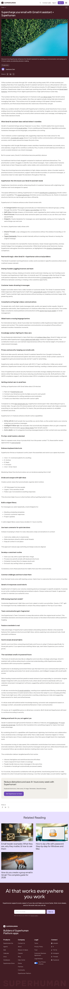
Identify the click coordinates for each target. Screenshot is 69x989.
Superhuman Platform (24, 973)
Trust (35, 950)
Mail (4, 950)
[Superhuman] (8, 3)
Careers (20, 953)
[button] (41, 963)
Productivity (5, 65)
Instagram (56, 953)
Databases (6, 960)
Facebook (56, 960)
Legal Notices (38, 958)
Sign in (54, 3)
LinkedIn (55, 943)
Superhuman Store (9, 963)
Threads (55, 956)
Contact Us (21, 943)
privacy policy (34, 915)
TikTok (55, 950)
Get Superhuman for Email (14, 794)
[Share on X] (13, 74)
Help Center (21, 960)
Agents (5, 946)
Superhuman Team (10, 69)
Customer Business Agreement (40, 954)
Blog (19, 956)
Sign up (61, 2)
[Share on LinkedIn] (10, 74)
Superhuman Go (8, 943)
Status (20, 963)
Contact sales (46, 3)
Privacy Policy (38, 946)
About (20, 946)
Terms (36, 943)
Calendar (6, 953)
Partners (20, 966)
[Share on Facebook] (7, 74)
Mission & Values (23, 950)
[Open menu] (66, 2)
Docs (5, 956)
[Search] (40, 3)
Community (21, 970)
